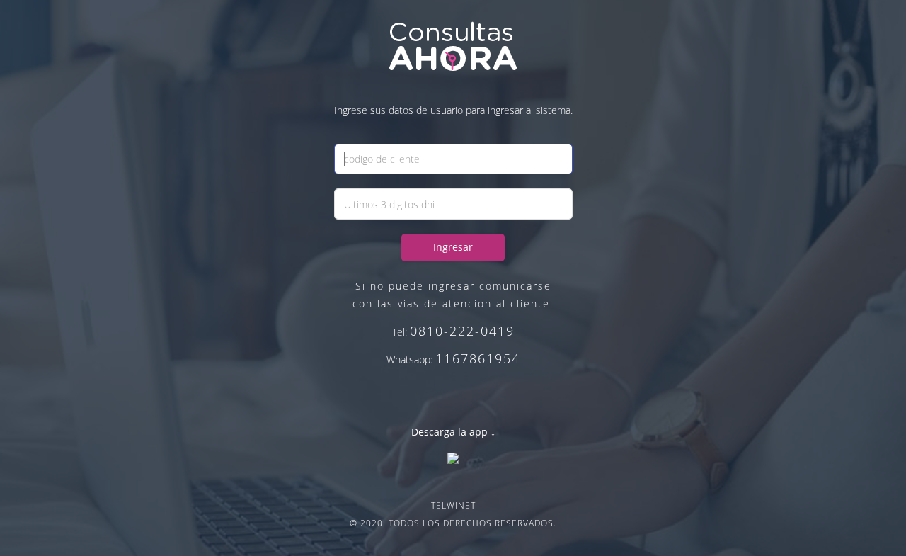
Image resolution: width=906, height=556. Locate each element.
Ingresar (453, 247)
